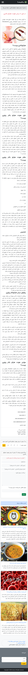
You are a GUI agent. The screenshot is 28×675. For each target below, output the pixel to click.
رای (4, 445)
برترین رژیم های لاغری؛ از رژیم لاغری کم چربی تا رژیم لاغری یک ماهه (14, 527)
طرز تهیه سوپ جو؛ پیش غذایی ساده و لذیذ (18, 563)
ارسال (24, 494)
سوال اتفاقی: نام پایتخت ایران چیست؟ (17, 487)
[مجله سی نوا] (22, 2)
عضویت (23, 663)
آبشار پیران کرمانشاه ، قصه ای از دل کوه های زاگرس (16, 622)
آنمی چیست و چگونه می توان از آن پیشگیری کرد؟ (16, 592)
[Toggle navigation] (3, 2)
